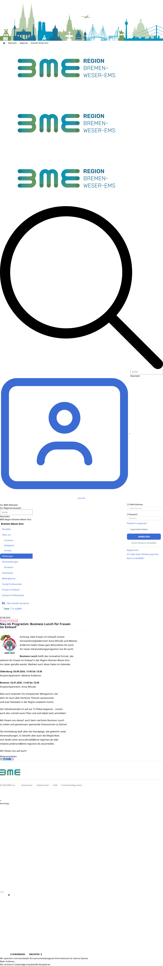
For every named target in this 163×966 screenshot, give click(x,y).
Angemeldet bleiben (139, 529)
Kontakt (8, 550)
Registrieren (133, 550)
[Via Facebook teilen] (7, 759)
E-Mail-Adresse (135, 504)
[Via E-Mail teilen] (12, 759)
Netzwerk (12, 43)
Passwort (132, 514)
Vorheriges (18, 954)
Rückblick (8, 567)
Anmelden (144, 536)
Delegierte (9, 545)
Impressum (26, 785)
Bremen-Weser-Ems (39, 43)
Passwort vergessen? (137, 523)
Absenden (5, 516)
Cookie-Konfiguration (71, 785)
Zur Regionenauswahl (10, 508)
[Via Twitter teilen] (1, 759)
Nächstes (35, 954)
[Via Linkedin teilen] (4, 759)
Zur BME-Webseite (9, 505)
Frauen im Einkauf (10, 589)
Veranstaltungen (10, 561)
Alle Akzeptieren (42, 964)
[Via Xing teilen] (9, 759)
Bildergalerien (9, 578)
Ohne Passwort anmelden (144, 542)
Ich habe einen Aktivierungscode (142, 554)
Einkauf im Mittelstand (13, 595)
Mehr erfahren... (8, 961)
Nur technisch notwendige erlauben (17, 964)
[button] (81, 287)
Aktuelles (6, 529)
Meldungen (7, 556)
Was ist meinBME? (135, 558)
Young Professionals (12, 584)
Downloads (7, 573)
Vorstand (8, 540)
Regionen (24, 43)
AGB (55, 785)
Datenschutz (43, 785)
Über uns (6, 534)
